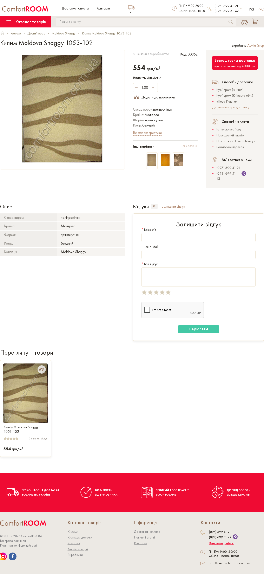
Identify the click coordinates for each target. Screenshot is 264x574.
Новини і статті (144, 537)
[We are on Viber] (235, 536)
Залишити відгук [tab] (173, 206)
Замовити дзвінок (221, 543)
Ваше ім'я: (149, 230)
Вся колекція (189, 146)
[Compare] (244, 21)
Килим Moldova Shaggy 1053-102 (21, 429)
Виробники (75, 555)
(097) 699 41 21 (226, 6)
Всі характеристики (147, 132)
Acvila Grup (255, 45)
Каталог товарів (30, 22)
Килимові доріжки (80, 537)
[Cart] (256, 21)
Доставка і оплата (75, 8)
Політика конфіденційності (18, 545)
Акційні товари (78, 549)
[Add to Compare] (42, 369)
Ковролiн (74, 543)
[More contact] (241, 9)
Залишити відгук (38, 438)
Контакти (103, 8)
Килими (73, 531)
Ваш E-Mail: (151, 247)
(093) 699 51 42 (226, 10)
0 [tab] (154, 206)
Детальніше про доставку (230, 107)
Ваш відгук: (149, 264)
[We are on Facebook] (12, 556)
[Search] (231, 22)
